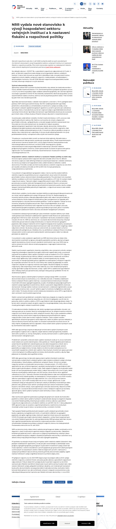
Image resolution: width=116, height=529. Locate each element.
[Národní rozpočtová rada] (18, 7)
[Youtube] (102, 4)
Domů (13, 17)
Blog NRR (90, 9)
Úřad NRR (42, 9)
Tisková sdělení (35, 46)
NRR (36, 8)
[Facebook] (98, 4)
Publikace (52, 8)
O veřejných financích (69, 9)
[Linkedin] (94, 4)
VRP (60, 8)
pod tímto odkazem (53, 67)
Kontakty (100, 8)
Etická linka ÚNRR (18, 517)
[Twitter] (90, 4)
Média (83, 8)
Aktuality (29, 8)
